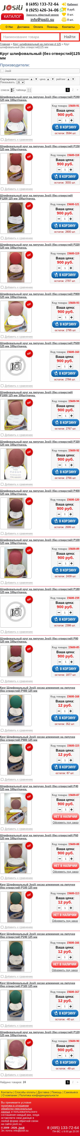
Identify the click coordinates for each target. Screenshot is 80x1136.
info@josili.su (42, 19)
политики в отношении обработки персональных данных (16, 1108)
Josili (21, 1127)
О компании (9, 1095)
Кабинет (72, 4)
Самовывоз (71, 1092)
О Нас (9, 26)
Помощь (52, 26)
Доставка (23, 26)
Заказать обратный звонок (42, 15)
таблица (21, 90)
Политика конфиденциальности (38, 1095)
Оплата (38, 26)
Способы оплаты (25, 1092)
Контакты (68, 26)
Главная (5, 44)
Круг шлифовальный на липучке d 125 (37, 44)
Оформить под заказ (66, 822)
